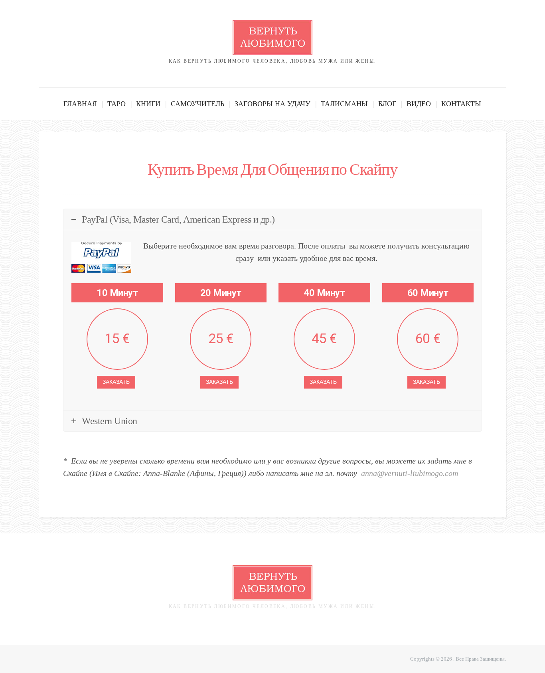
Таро (116, 104)
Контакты (461, 104)
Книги (148, 104)
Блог (387, 104)
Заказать (116, 382)
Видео (419, 104)
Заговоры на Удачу (272, 104)
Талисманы (344, 104)
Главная (80, 104)
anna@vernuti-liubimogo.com (409, 473)
